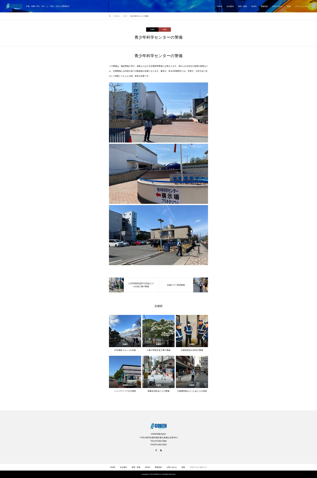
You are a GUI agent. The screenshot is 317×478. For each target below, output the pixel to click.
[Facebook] (156, 450)
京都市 (164, 29)
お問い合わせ (277, 6)
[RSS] (161, 450)
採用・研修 (242, 6)
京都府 (152, 29)
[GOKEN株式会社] (14, 6)
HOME (219, 6)
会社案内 (230, 6)
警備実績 (264, 6)
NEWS (253, 6)
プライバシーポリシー (303, 6)
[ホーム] (109, 16)
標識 (289, 6)
